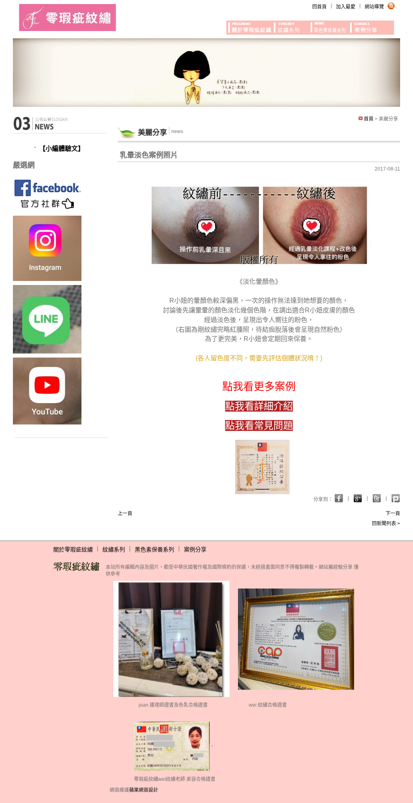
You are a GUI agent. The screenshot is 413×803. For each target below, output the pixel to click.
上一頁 (125, 513)
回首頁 (319, 7)
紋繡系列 (113, 549)
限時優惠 (292, 26)
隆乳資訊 (372, 26)
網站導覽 (374, 7)
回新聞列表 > (386, 523)
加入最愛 (345, 7)
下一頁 (393, 513)
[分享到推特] (396, 498)
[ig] (47, 248)
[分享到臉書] (358, 498)
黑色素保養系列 (154, 549)
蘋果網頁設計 (143, 790)
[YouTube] (47, 390)
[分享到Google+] (339, 498)
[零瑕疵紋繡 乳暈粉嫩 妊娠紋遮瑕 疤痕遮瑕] (67, 17)
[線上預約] (47, 319)
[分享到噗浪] (377, 498)
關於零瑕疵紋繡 (73, 549)
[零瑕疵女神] (47, 193)
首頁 (368, 119)
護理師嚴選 (250, 26)
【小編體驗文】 (61, 148)
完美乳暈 (330, 26)
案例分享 (195, 549)
